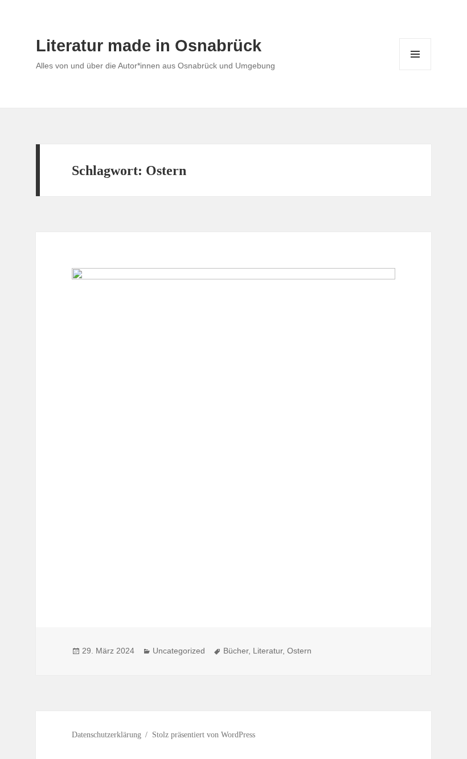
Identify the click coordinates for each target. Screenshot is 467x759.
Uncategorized (179, 650)
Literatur (267, 650)
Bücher (235, 650)
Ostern (299, 650)
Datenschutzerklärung (106, 734)
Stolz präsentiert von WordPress (203, 734)
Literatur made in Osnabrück (148, 45)
